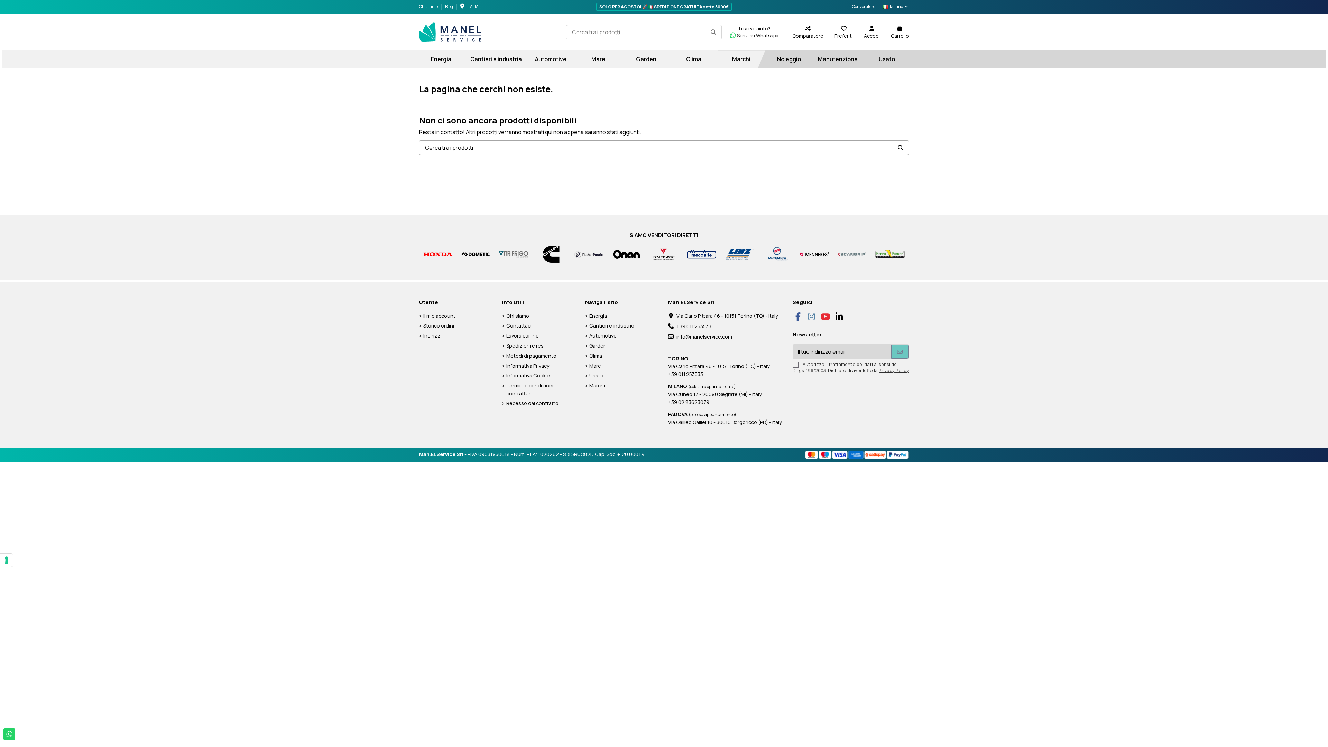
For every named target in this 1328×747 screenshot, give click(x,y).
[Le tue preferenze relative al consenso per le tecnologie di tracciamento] (6, 560)
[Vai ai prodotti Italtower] (664, 254)
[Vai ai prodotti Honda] (438, 254)
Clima (595, 355)
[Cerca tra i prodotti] (713, 32)
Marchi (597, 385)
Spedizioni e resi (525, 345)
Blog (449, 6)
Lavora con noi (523, 335)
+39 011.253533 (693, 326)
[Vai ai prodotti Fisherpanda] (588, 254)
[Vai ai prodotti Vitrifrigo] (513, 254)
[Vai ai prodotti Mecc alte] (701, 254)
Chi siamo (429, 6)
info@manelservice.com (704, 336)
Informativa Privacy (528, 365)
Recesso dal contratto (532, 403)
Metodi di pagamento (531, 355)
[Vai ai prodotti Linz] (739, 254)
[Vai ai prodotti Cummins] (551, 254)
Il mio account (439, 316)
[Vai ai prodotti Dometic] (475, 254)
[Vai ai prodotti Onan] (626, 254)
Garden (598, 345)
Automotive (603, 335)
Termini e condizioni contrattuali (529, 389)
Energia (598, 316)
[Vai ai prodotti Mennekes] (814, 254)
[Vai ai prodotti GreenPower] (890, 254)
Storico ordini (438, 325)
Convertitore (863, 6)
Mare (595, 365)
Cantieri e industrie (611, 325)
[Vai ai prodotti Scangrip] (852, 254)
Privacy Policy (894, 370)
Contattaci (519, 325)
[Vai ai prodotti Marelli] (777, 254)
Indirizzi (432, 335)
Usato (596, 375)
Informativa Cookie (528, 375)
